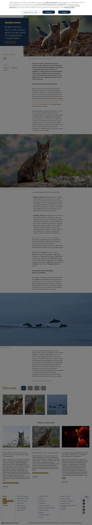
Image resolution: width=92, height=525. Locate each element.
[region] (46, 7)
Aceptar (64, 12)
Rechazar (48, 12)
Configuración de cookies (30, 12)
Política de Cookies (69, 7)
